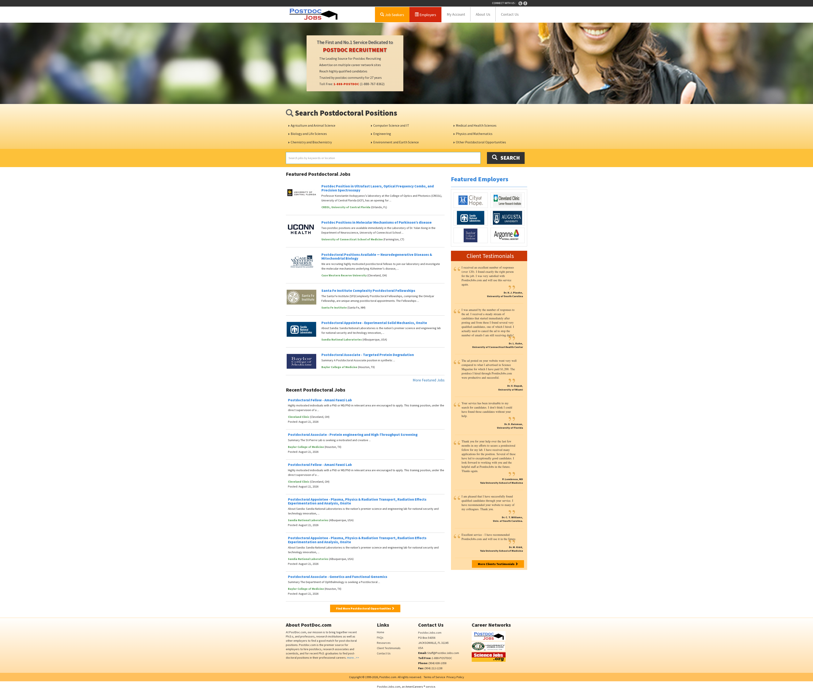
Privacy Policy (455, 677)
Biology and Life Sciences (309, 134)
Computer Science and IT (391, 125)
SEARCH (508, 157)
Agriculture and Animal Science (313, 125)
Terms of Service (434, 677)
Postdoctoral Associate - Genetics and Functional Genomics (337, 576)
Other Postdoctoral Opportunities (481, 142)
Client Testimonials (389, 648)
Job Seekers (394, 14)
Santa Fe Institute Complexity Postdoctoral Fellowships (368, 290)
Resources (384, 643)
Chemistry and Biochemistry (311, 142)
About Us (483, 14)
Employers (427, 14)
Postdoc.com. (388, 677)
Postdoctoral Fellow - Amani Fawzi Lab (320, 400)
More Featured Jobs (429, 380)
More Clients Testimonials (496, 564)
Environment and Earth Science (396, 142)
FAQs (380, 637)
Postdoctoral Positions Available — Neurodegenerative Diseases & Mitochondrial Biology (376, 256)
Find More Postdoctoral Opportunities (363, 608)
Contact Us (510, 14)
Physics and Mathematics (474, 134)
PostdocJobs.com (429, 632)
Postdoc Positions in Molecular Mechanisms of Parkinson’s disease (376, 222)
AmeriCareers (414, 686)
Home (380, 632)
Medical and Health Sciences (476, 125)
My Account (456, 14)
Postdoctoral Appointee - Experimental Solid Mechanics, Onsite (374, 322)
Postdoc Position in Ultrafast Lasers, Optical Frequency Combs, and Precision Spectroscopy (377, 188)
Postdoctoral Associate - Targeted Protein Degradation (367, 354)
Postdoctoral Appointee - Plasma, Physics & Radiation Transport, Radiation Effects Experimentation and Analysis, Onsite (357, 501)
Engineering (382, 134)
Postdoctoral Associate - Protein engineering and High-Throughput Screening (353, 434)
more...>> (353, 657)
